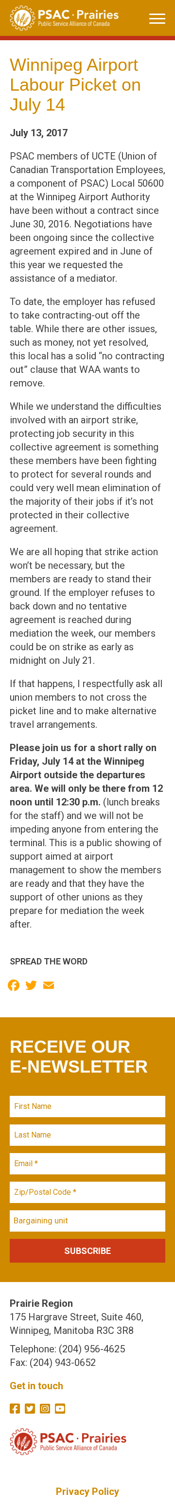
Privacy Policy (87, 1491)
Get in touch (36, 1386)
